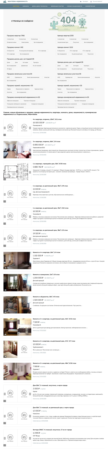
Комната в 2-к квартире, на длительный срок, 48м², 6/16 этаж (54, 363)
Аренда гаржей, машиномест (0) (69, 85)
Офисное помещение (13, 100)
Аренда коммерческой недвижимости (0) (73, 97)
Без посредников (38, 42)
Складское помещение (37, 104)
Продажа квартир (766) (16, 36)
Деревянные (24, 65)
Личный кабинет (97, 1)
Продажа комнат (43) (15, 47)
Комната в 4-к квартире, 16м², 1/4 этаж (46, 252)
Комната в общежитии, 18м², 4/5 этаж (46, 297)
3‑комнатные (34, 39)
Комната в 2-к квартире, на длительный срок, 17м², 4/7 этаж (54, 341)
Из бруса (9, 69)
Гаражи (9, 89)
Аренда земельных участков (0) (69, 74)
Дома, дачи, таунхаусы (39, 6)
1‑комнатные (10, 39)
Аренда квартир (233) (65, 36)
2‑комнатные (22, 39)
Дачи (16, 62)
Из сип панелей (37, 65)
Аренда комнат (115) (65, 47)
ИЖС (8, 77)
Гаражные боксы (39, 89)
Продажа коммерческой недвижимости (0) (23, 97)
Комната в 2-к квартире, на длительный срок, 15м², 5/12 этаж (54, 319)
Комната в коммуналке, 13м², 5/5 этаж (46, 274)
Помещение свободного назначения (16, 104)
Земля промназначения (33, 77)
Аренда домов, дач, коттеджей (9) (70, 62)
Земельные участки (57, 6)
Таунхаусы (36, 62)
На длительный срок (63, 42)
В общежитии (10, 50)
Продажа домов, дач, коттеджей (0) (20, 59)
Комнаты (26, 6)
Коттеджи (25, 62)
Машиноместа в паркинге (22, 89)
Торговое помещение (29, 100)
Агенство (46, 77)
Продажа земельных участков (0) (19, 74)
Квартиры (16, 6)
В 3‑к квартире (11, 54)
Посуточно (76, 42)
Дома (8, 62)
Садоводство (18, 77)
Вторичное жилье (11, 42)
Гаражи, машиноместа (74, 6)
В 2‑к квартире (42, 50)
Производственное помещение (15, 107)
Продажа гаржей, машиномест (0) (20, 85)
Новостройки (25, 42)
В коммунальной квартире (26, 50)
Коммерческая (90, 6)
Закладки (85, 1)
